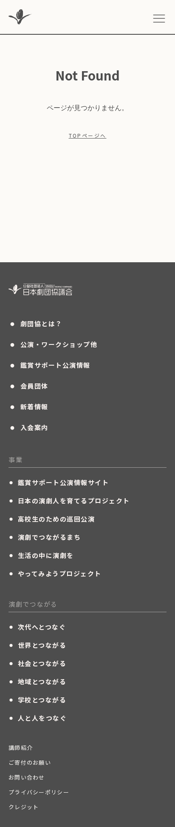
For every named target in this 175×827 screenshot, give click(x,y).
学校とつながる (37, 699)
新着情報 (28, 407)
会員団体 (28, 386)
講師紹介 (20, 748)
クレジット (23, 807)
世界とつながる (37, 645)
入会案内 (28, 427)
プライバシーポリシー (38, 792)
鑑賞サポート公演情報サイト (58, 482)
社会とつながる (37, 663)
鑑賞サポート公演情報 (49, 365)
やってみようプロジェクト (55, 573)
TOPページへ (88, 136)
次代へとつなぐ (37, 627)
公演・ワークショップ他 (52, 344)
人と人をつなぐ (37, 718)
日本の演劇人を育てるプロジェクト (69, 500)
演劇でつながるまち (44, 537)
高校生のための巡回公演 (51, 519)
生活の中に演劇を (41, 555)
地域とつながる (37, 681)
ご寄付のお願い (29, 762)
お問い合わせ (26, 777)
